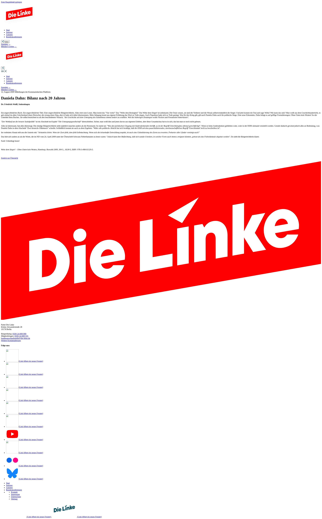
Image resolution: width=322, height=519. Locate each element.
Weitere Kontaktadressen (11, 341)
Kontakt (14, 492)
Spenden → (5, 44)
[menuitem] (8, 76)
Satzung (9, 485)
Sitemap (14, 499)
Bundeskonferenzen (14, 490)
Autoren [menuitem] (9, 35)
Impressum (15, 494)
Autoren (9, 488)
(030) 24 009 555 (21, 336)
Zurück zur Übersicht (9, 158)
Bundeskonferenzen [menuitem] (14, 37)
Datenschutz (16, 497)
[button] (4, 72)
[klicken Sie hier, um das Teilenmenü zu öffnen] (3, 68)
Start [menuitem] (8, 30)
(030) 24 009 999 (19, 334)
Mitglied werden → (9, 47)
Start (8, 483)
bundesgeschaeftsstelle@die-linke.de (15, 338)
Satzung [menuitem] (9, 32)
